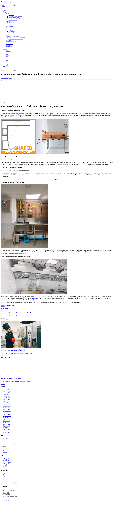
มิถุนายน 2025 (6, 409)
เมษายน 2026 (6, 394)
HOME (4, 10)
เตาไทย (5, 465)
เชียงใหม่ (7, 57)
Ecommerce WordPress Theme (7, 500)
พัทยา (7, 56)
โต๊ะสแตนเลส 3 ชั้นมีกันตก (13, 32)
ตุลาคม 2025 (6, 402)
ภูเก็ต (7, 59)
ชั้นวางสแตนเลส (9, 46)
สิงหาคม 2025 (6, 406)
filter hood (5, 466)
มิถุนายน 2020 (6, 426)
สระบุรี (7, 61)
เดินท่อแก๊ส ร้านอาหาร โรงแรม (14, 17)
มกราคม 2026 (6, 399)
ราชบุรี (7, 64)
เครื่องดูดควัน (6, 458)
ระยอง (7, 60)
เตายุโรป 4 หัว (8, 21)
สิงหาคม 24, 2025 (5, 319)
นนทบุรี (7, 54)
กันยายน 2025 (6, 404)
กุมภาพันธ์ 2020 (6, 427)
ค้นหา (15, 5)
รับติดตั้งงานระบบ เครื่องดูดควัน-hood (15, 16)
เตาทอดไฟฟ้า (8, 45)
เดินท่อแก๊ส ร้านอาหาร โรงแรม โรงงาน (15, 18)
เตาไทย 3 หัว (11, 22)
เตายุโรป (10, 25)
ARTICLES (5, 66)
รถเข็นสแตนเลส (9, 40)
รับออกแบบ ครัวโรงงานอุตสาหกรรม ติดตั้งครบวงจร (13, 350)
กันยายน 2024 (6, 419)
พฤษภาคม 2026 (7, 392)
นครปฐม (7, 52)
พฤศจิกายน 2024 (7, 416)
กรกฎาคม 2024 (6, 422)
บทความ (5, 102)
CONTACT (5, 67)
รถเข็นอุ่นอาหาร (8, 35)
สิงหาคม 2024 (6, 421)
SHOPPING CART (5, 6)
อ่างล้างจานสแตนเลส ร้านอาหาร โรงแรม (16, 39)
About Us (5, 11)
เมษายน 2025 (6, 412)
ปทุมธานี (7, 55)
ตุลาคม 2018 (6, 431)
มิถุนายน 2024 (6, 424)
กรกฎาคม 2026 (6, 389)
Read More (3, 318)
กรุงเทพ (7, 50)
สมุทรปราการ (8, 51)
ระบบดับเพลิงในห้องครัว (13, 20)
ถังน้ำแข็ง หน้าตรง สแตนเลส (11, 41)
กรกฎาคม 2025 (6, 407)
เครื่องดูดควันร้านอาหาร (9, 463)
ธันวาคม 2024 (6, 414)
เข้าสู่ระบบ (5, 438)
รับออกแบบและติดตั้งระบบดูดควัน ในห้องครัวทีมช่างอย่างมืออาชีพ (16, 312)
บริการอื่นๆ (8, 13)
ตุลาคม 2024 (6, 417)
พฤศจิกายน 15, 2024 (5, 357)
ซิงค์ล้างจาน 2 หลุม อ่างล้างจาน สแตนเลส (13, 36)
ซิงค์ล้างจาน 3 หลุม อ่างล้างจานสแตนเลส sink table (15, 37)
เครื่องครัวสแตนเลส (9, 26)
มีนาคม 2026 (6, 396)
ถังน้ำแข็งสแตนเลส (12, 42)
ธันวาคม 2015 (6, 432)
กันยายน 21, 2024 (4, 78)
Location (5, 49)
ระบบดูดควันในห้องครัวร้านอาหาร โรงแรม (11, 378)
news (4, 448)
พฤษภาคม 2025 (7, 411)
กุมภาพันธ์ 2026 (6, 397)
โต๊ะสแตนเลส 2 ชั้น (12, 34)
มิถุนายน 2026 (6, 391)
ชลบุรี (7, 65)
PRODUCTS (5, 12)
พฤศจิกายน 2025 (7, 401)
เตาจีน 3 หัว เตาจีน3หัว (12, 23)
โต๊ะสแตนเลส (8, 27)
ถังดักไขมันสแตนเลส (9, 44)
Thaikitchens (6, 2)
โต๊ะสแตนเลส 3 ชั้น (12, 31)
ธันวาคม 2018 (6, 429)
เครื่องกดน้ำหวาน (9, 47)
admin (10, 78)
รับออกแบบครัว (11, 15)
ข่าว (4, 450)
